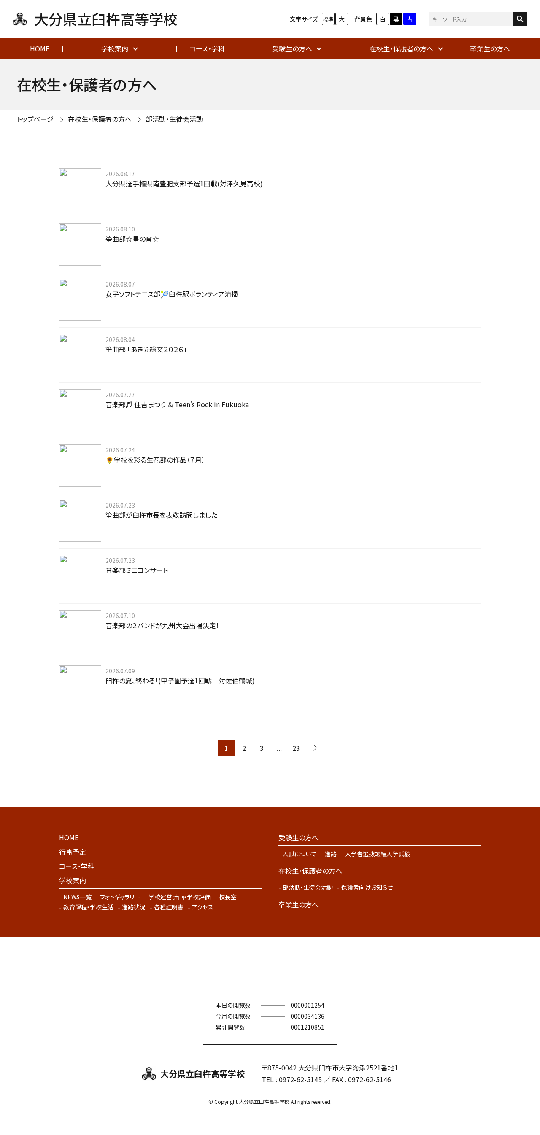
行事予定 (72, 852)
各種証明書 (169, 907)
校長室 (228, 897)
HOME (39, 48)
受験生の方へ (292, 48)
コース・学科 (207, 48)
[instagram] (282, 962)
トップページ (35, 119)
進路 (331, 854)
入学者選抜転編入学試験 (377, 854)
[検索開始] (520, 19)
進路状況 (134, 907)
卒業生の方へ (490, 48)
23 (296, 748)
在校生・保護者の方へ (401, 48)
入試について (299, 854)
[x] (257, 962)
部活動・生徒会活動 (308, 887)
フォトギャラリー (120, 897)
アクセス (202, 907)
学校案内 (114, 48)
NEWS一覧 (77, 897)
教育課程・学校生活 (88, 907)
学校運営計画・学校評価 (179, 897)
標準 (328, 18)
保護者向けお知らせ (367, 887)
